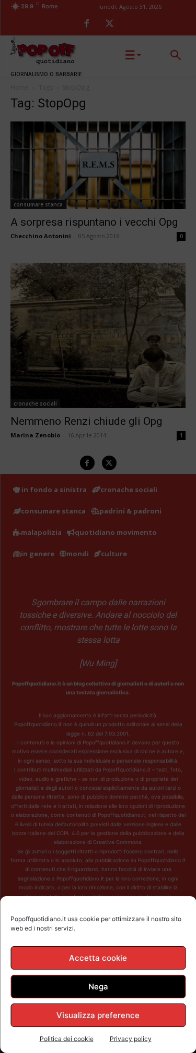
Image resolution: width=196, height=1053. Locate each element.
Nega (98, 986)
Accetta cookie (98, 958)
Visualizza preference (98, 1015)
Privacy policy (131, 1039)
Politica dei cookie (67, 1039)
